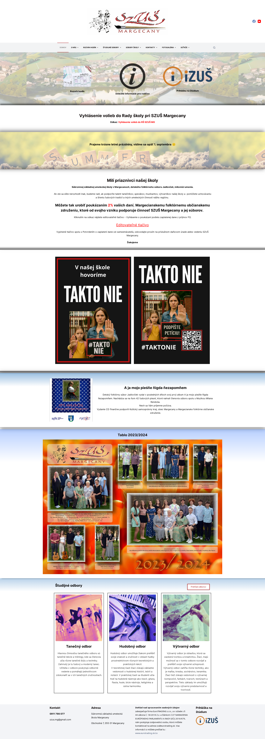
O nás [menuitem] (73, 47)
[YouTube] (259, 21)
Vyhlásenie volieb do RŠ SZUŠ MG (132, 122)
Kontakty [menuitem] (150, 47)
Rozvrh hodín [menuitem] (89, 47)
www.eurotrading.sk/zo (146, 733)
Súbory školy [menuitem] (132, 47)
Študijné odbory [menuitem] (111, 47)
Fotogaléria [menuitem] (168, 47)
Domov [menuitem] (63, 47)
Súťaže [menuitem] (184, 47)
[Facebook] (254, 21)
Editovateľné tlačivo (132, 225)
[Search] (214, 48)
